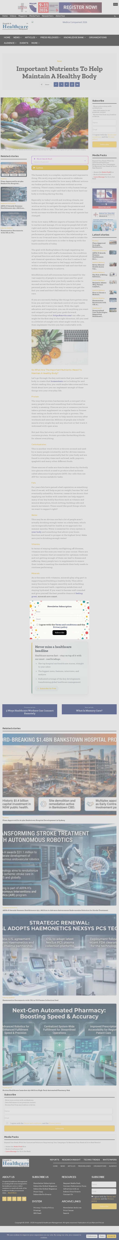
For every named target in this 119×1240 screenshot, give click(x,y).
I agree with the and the (62, 625)
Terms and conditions (66, 624)
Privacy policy (60, 627)
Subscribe (59, 632)
